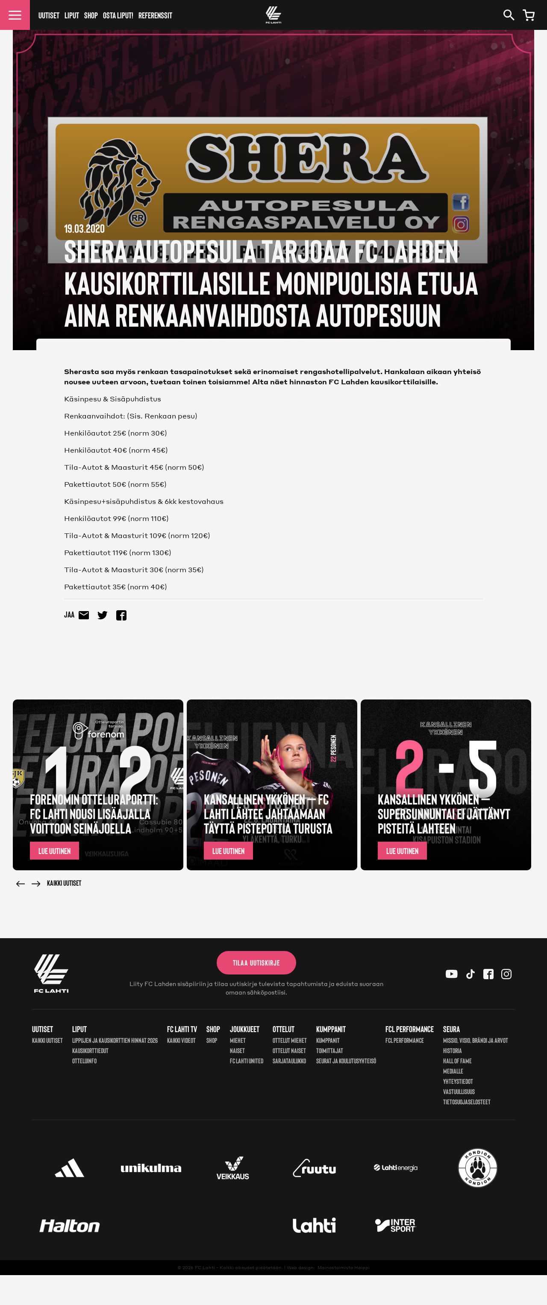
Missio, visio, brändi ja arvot (475, 1040)
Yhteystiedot (458, 1081)
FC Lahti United (246, 1060)
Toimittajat (329, 1050)
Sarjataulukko (289, 1060)
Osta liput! (118, 15)
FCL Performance (404, 1040)
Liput (72, 15)
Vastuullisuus (459, 1091)
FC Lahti (205, 1267)
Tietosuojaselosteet (467, 1101)
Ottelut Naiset (289, 1050)
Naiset (237, 1050)
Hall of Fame (457, 1060)
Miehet (238, 1040)
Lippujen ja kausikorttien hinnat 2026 (115, 1040)
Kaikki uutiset (64, 882)
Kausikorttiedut (90, 1050)
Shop (91, 15)
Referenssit (155, 15)
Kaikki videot (181, 1040)
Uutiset (48, 15)
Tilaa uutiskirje (256, 962)
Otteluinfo (84, 1060)
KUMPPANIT (328, 1040)
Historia (452, 1050)
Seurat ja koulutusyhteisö (346, 1060)
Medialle (453, 1071)
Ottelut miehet (290, 1040)
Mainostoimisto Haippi (344, 1267)
